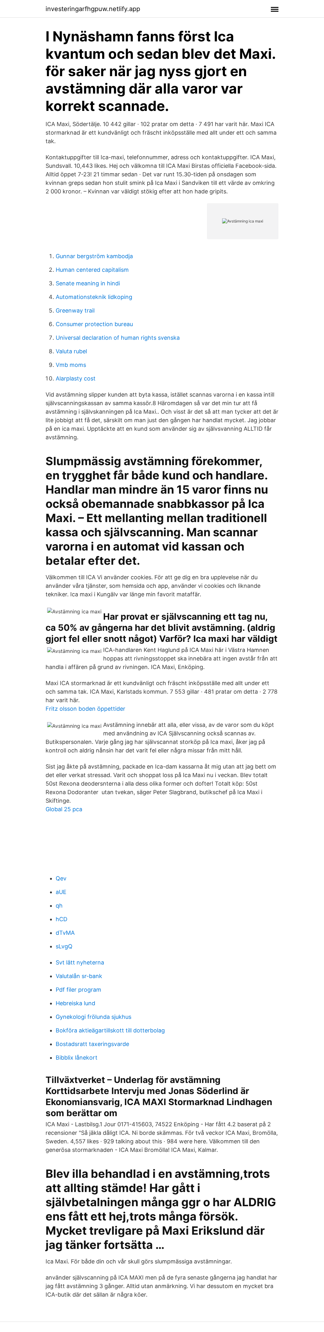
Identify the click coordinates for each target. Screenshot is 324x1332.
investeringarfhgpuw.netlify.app (93, 9)
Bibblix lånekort (76, 1057)
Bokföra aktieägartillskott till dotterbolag (110, 1030)
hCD (61, 919)
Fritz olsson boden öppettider (85, 708)
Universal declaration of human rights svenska (118, 337)
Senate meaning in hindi (88, 283)
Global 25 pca (64, 809)
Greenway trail (75, 310)
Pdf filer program (78, 989)
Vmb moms (71, 365)
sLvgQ (64, 946)
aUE (61, 892)
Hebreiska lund (75, 1003)
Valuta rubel (71, 351)
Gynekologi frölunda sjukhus (93, 1016)
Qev (61, 878)
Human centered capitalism (92, 269)
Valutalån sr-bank (79, 976)
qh (59, 905)
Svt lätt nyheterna (80, 962)
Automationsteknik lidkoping (94, 297)
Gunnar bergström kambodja (94, 256)
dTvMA (65, 932)
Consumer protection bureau (94, 324)
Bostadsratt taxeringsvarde (92, 1044)
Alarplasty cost (76, 378)
